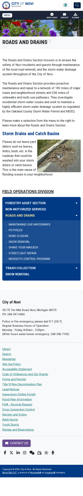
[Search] (77, 5)
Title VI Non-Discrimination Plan (22, 384)
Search (6, 354)
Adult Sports (10, 419)
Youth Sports (10, 424)
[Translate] (65, 5)
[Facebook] (5, 453)
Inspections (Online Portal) (19, 394)
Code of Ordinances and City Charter (25, 374)
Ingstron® (50, 472)
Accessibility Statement (17, 369)
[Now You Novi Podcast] (52, 453)
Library (6, 349)
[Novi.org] (46, 453)
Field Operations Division (28, 191)
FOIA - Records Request (17, 404)
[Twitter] (11, 453)
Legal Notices (10, 389)
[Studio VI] (39, 453)
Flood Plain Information (17, 399)
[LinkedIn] (18, 453)
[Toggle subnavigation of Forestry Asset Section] (76, 203)
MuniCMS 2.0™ (9, 472)
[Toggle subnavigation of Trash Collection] (76, 268)
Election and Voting (14, 414)
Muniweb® (35, 472)
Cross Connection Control (18, 409)
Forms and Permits (14, 379)
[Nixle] (32, 453)
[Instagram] (24, 453)
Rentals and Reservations (18, 429)
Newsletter (9, 359)
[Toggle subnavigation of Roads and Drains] (76, 216)
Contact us (18, 443)
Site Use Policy (11, 364)
